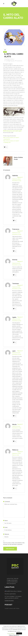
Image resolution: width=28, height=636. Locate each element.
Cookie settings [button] (11, 633)
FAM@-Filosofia (10, 60)
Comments (19, 60)
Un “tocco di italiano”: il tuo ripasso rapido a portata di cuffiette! (13, 597)
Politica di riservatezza (14, 635)
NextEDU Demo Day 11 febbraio (14, 591)
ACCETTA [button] (19, 633)
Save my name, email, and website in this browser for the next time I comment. (13, 543)
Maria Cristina (10, 59)
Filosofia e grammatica (10, 593)
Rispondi (19, 177)
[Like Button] (5, 147)
